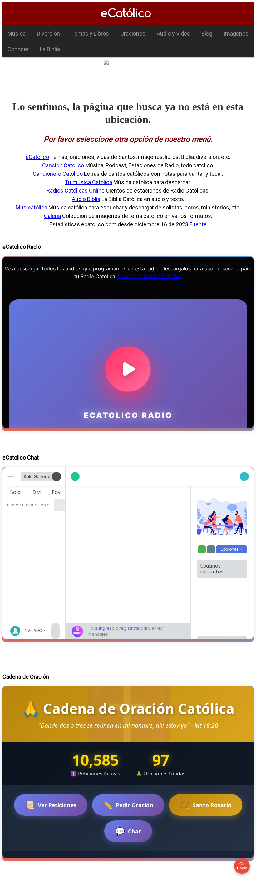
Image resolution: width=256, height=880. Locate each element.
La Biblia (50, 49)
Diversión (48, 33)
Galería (52, 216)
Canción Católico (63, 165)
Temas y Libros (90, 33)
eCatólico (37, 157)
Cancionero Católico (58, 173)
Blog (206, 33)
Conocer (18, 49)
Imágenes (236, 33)
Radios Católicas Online (76, 190)
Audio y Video (173, 33)
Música (16, 33)
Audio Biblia (86, 199)
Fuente (198, 224)
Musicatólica (31, 207)
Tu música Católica (88, 182)
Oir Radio (242, 866)
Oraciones (132, 33)
